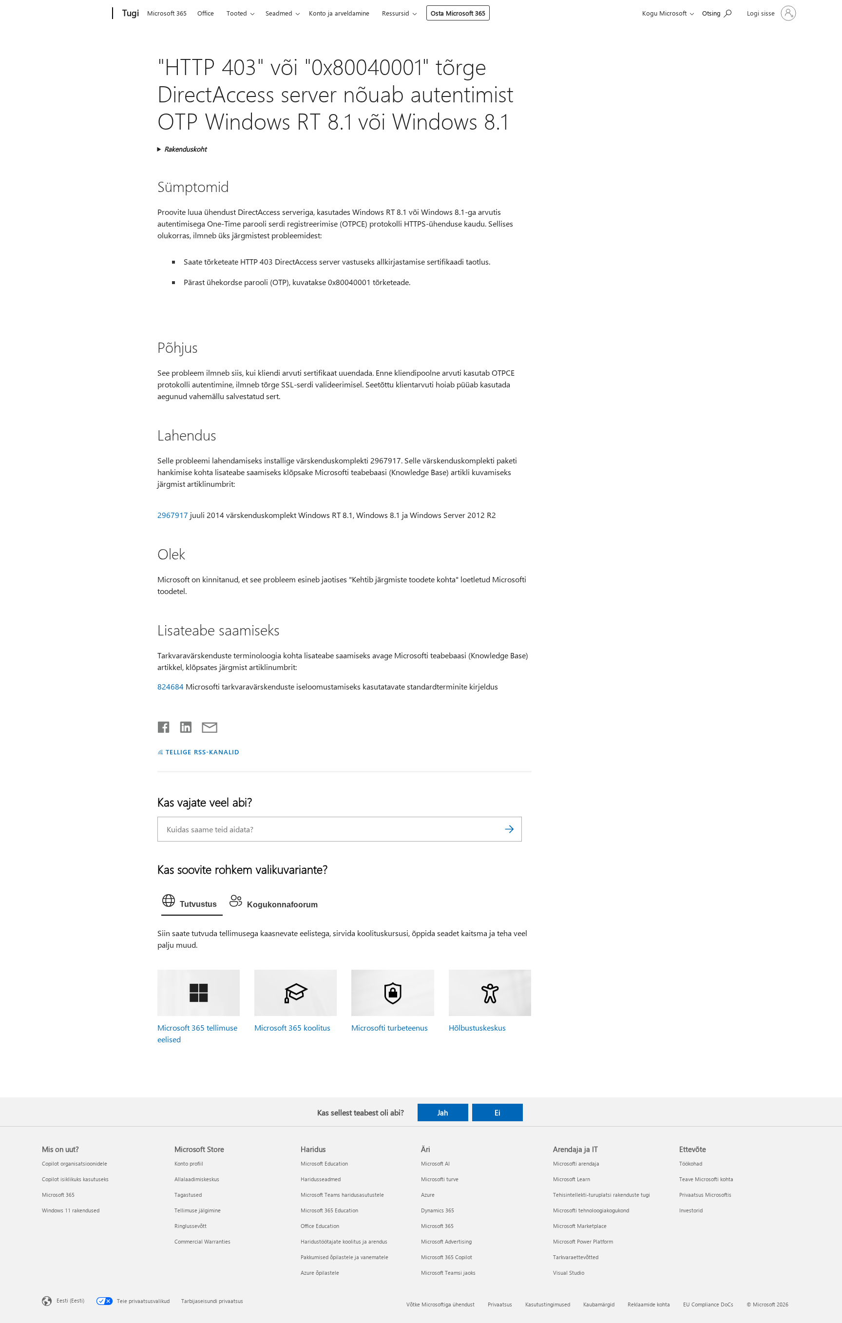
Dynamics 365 (437, 1210)
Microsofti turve (440, 1179)
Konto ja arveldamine (339, 13)
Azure (428, 1194)
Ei (497, 1112)
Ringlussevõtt (190, 1225)
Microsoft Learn (571, 1179)
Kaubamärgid (598, 1304)
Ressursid (395, 13)
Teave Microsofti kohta (706, 1179)
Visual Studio (568, 1272)
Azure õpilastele (320, 1272)
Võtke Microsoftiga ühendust (440, 1304)
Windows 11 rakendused (70, 1210)
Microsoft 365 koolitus (292, 1027)
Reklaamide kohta (649, 1304)
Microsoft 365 (167, 13)
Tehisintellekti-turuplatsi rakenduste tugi (601, 1194)
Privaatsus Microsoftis (705, 1194)
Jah (443, 1112)
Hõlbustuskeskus (477, 1027)
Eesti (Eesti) (70, 1300)
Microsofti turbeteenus (389, 1027)
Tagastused (188, 1194)
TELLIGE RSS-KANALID (202, 752)
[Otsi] (510, 829)
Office (205, 13)
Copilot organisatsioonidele (74, 1163)
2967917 (172, 515)
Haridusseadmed (321, 1179)
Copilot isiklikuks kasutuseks (75, 1179)
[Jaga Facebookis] (164, 725)
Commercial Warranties (202, 1241)
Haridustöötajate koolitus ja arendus (344, 1241)
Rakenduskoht (185, 148)
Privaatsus (500, 1304)
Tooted (237, 13)
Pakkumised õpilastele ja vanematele (344, 1257)
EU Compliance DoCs (708, 1304)
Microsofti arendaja (576, 1163)
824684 (170, 686)
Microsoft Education (324, 1163)
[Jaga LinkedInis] (182, 725)
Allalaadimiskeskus (196, 1179)
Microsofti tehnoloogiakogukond (591, 1210)
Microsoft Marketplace (580, 1225)
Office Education (320, 1225)
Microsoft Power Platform (583, 1241)
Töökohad (690, 1163)
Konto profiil (188, 1163)
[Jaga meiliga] (205, 725)
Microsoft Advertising (446, 1241)
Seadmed (279, 13)
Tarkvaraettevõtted (575, 1257)
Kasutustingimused (547, 1304)
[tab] (192, 903)
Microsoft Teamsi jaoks (448, 1272)
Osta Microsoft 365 (458, 13)
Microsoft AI (435, 1163)
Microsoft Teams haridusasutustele (342, 1194)
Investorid (691, 1210)
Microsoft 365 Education (329, 1210)
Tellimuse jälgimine (197, 1210)
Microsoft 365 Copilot (446, 1257)
